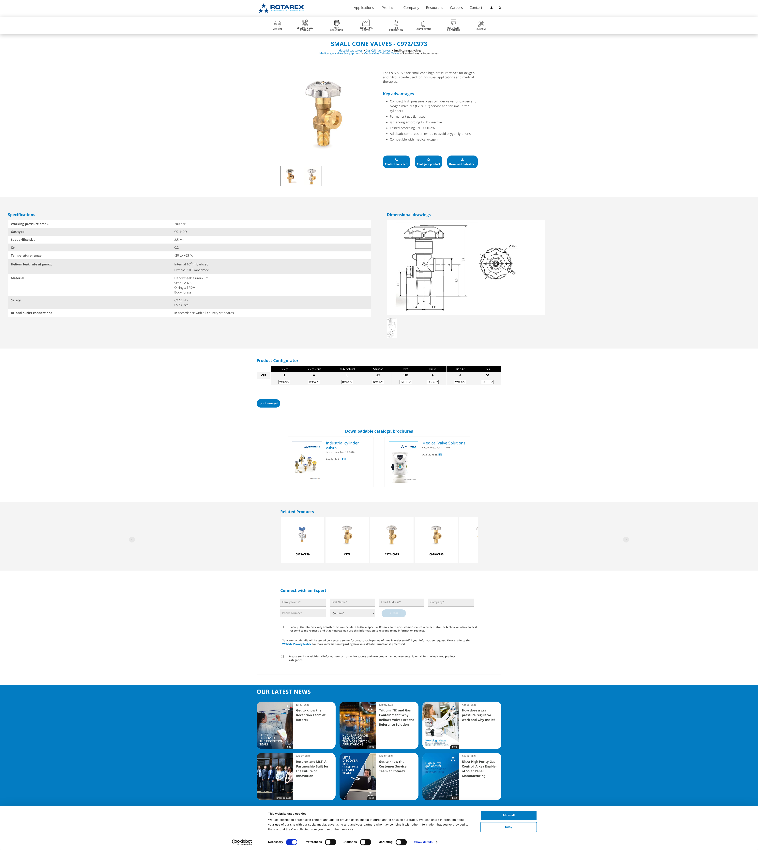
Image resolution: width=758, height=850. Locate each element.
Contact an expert (396, 164)
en (344, 459)
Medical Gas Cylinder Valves (381, 53)
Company (411, 8)
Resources (434, 8)
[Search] (500, 8)
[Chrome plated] (312, 176)
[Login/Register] (491, 8)
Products (389, 8)
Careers (456, 8)
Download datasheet (462, 164)
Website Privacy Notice (297, 644)
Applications (364, 8)
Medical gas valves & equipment (340, 53)
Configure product (428, 164)
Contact (476, 8)
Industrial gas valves (350, 50)
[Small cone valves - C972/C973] (323, 156)
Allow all (509, 815)
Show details (423, 842)
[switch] (330, 842)
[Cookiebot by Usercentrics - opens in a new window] (242, 842)
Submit (393, 613)
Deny (508, 827)
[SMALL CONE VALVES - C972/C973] (290, 176)
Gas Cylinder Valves (378, 50)
